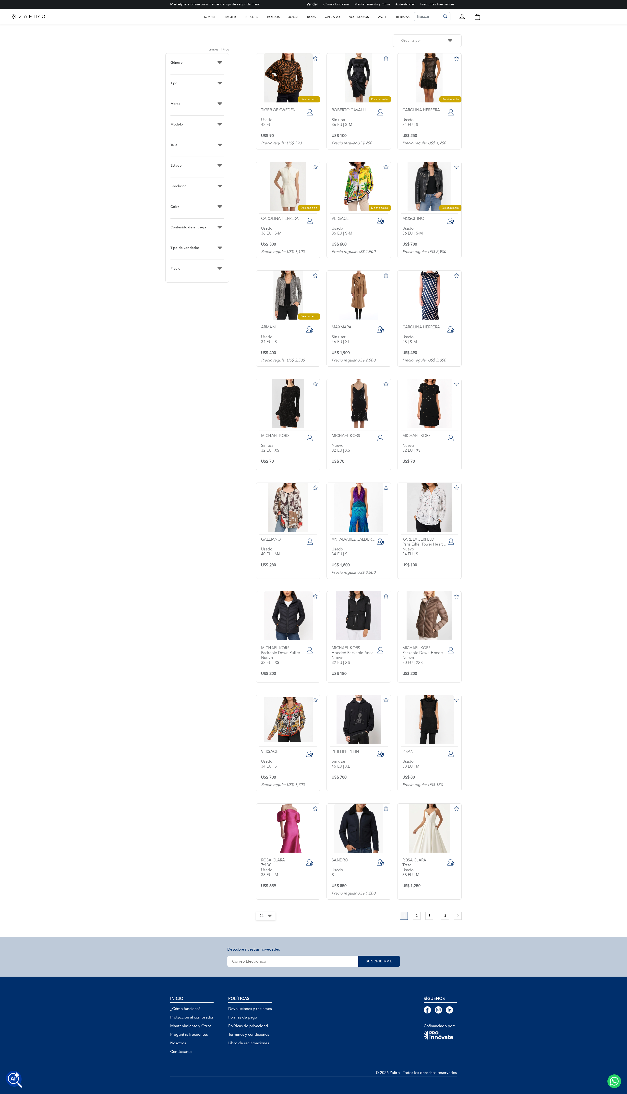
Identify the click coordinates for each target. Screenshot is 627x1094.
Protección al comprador (192, 1017)
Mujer (230, 17)
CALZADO (332, 17)
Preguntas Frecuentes (437, 4)
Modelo (176, 124)
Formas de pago (242, 1017)
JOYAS (293, 17)
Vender (312, 4)
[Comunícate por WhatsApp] (614, 1081)
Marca (175, 104)
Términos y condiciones (248, 1034)
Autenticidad (405, 4)
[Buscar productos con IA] (14, 1079)
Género (176, 62)
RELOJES (251, 17)
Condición (178, 186)
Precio (175, 268)
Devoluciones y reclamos (250, 1008)
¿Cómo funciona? (336, 4)
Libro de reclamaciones (248, 1043)
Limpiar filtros (218, 49)
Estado (175, 165)
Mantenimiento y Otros (372, 4)
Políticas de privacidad (248, 1025)
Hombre (209, 17)
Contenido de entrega (188, 227)
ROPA (311, 17)
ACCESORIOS (359, 17)
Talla (173, 145)
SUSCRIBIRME (379, 961)
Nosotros (178, 1043)
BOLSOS (273, 17)
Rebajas (403, 17)
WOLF (382, 17)
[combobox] (427, 40)
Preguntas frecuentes (189, 1034)
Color (174, 207)
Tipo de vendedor (184, 248)
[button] (477, 17)
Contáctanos (181, 1051)
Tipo (174, 83)
